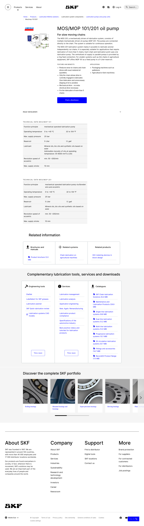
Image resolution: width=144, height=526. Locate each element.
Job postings (124, 470)
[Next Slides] (141, 397)
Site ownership (70, 518)
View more (38, 353)
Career (53, 487)
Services (54, 459)
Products (33, 17)
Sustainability (56, 468)
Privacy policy (57, 518)
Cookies (101, 518)
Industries (54, 463)
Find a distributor (72, 100)
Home (25, 17)
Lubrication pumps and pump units (98, 17)
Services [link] (29, 7)
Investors (54, 482)
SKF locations (91, 459)
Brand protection (126, 449)
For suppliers (124, 454)
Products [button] (18, 7)
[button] (103, 7)
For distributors (125, 466)
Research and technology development (56, 475)
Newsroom (55, 491)
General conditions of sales (87, 518)
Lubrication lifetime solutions (49, 17)
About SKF (55, 449)
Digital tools (90, 454)
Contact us (89, 463)
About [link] (39, 7)
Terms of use (45, 518)
